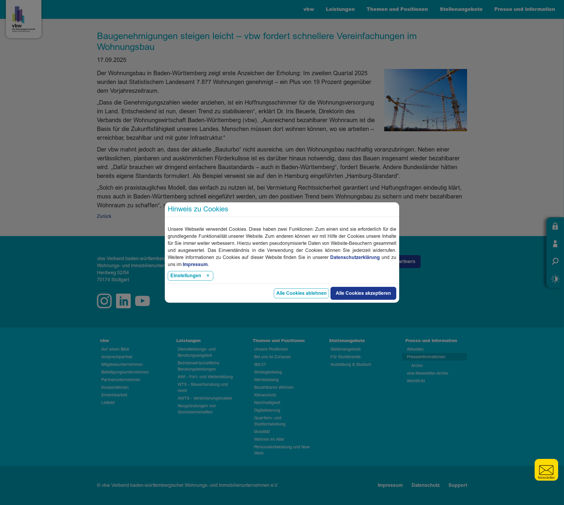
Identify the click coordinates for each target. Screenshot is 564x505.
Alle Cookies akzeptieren (363, 293)
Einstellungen (185, 276)
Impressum (195, 264)
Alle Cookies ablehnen (301, 293)
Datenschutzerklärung (355, 257)
